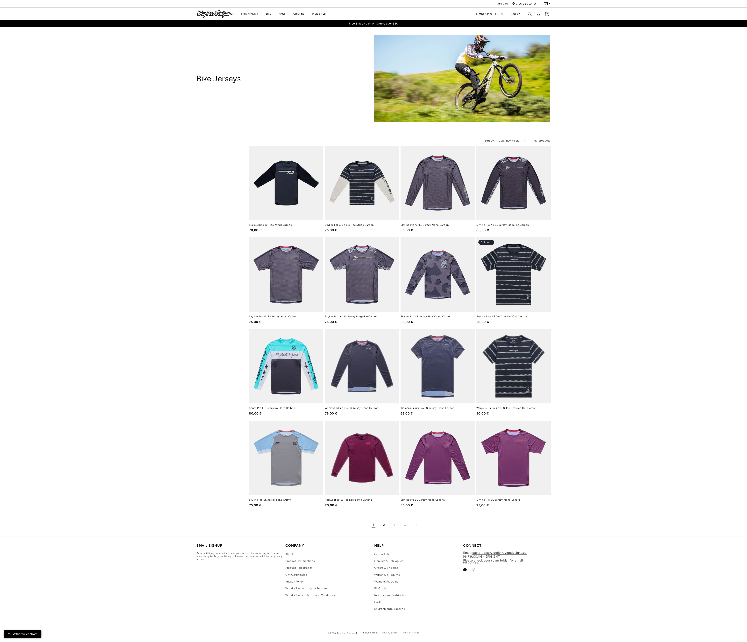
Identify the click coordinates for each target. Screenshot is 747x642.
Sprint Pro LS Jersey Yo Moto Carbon (272, 408)
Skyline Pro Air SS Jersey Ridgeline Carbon (351, 316)
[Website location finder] (547, 3)
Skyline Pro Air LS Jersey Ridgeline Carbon (502, 224)
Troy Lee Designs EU (348, 633)
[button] (251, 14)
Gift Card (503, 3)
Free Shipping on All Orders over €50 (373, 23)
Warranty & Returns (387, 574)
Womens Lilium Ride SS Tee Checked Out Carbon (506, 408)
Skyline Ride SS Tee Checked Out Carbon (501, 316)
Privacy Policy (294, 581)
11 (415, 525)
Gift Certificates (296, 574)
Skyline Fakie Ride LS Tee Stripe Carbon (349, 224)
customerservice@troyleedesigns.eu (499, 553)
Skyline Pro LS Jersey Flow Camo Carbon (426, 316)
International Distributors (391, 595)
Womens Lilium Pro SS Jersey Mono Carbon (427, 408)
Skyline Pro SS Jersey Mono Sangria (498, 499)
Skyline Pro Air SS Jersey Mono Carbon (273, 316)
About (289, 554)
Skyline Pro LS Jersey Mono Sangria (423, 499)
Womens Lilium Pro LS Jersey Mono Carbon (351, 408)
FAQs (377, 602)
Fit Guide (380, 588)
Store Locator (526, 3)
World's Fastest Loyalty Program (306, 588)
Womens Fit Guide (386, 581)
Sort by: (490, 140)
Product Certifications (300, 561)
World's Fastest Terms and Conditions (310, 595)
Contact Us (381, 554)
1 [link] (373, 525)
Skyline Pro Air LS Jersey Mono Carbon (425, 224)
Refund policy (370, 633)
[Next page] (426, 525)
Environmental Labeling (389, 609)
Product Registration (299, 567)
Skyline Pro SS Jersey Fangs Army (270, 499)
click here (249, 556)
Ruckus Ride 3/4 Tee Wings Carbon (270, 224)
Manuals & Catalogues (388, 561)
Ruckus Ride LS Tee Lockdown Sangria (348, 499)
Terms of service (410, 633)
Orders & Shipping (386, 567)
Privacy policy (390, 633)
